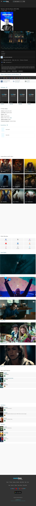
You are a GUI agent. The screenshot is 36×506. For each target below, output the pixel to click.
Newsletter (18, 248)
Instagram (30, 240)
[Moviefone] (6, 1)
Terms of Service (20, 485)
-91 (6, 10)
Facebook (2, 62)
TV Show (9, 10)
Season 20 (2, 102)
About (9, 485)
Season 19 (11, 102)
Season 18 (20, 102)
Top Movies (3, 405)
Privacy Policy (25, 485)
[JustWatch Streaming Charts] (1, 10)
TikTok (6, 248)
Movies (8, 482)
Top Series (3, 424)
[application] (18, 40)
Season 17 (29, 102)
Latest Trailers (3, 252)
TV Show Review (6, 374)
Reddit (4, 62)
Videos (26, 482)
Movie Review (6, 379)
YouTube (6, 244)
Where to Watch (10, 74)
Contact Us (12, 485)
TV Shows (10, 482)
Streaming (14, 482)
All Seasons (3, 87)
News (28, 482)
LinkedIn (18, 244)
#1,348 (3, 10)
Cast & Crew (3, 125)
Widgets (30, 248)
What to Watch (22, 482)
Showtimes (17, 482)
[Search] (24, 1)
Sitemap (16, 485)
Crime (11, 117)
